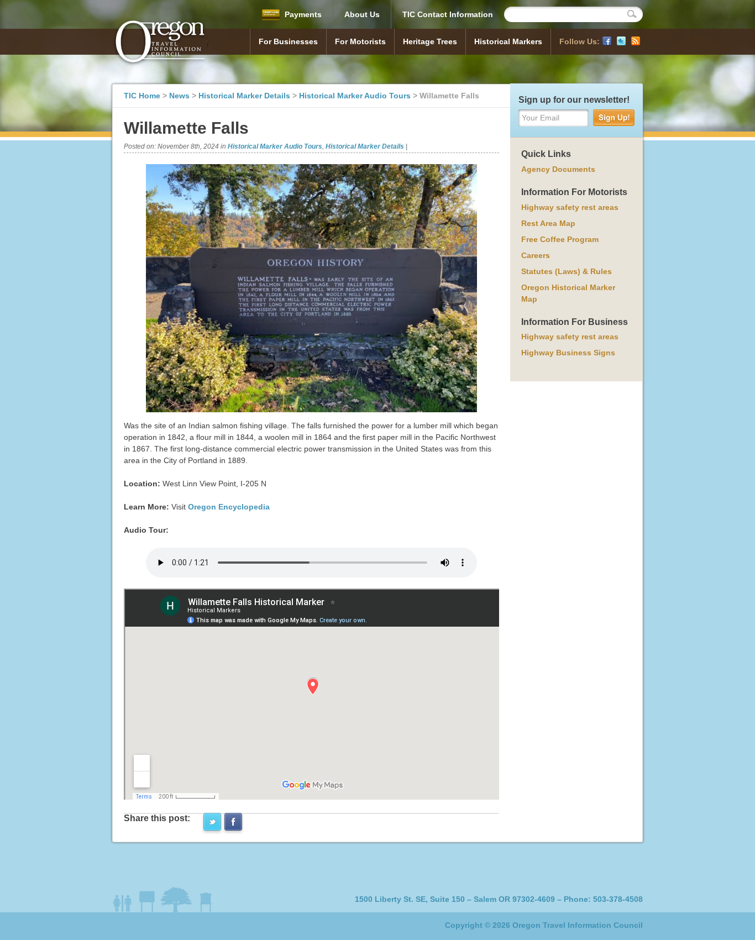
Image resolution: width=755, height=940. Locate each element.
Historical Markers (508, 41)
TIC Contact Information (447, 14)
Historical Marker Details (244, 95)
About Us (362, 14)
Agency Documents (558, 169)
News (179, 95)
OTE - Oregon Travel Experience (160, 43)
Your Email (540, 117)
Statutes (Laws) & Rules (566, 271)
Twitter (621, 40)
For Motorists (360, 41)
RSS (635, 40)
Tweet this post (212, 822)
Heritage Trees (430, 41)
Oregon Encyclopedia (229, 506)
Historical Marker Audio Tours (355, 95)
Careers (535, 255)
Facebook (606, 40)
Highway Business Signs (568, 352)
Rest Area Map (548, 223)
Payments (302, 14)
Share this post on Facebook (233, 822)
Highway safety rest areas (569, 207)
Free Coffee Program (560, 239)
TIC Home (142, 95)
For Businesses (288, 41)
